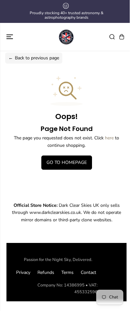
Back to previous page (33, 58)
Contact (88, 272)
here (109, 138)
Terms (67, 272)
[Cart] (122, 37)
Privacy (23, 272)
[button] (10, 37)
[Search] (112, 37)
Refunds (45, 272)
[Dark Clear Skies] (66, 37)
